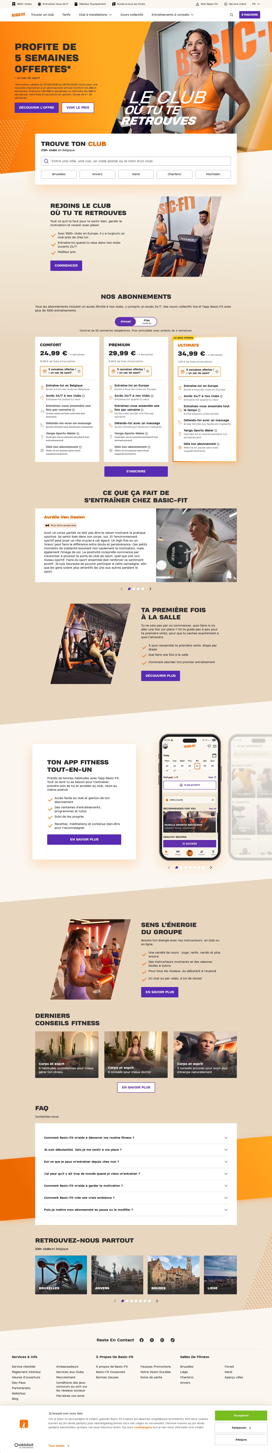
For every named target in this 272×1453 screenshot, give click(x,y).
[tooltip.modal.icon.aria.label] (79, 371)
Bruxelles (59, 174)
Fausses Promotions (155, 1366)
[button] (256, 4)
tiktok (173, 1340)
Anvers (97, 174)
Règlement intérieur (26, 1372)
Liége (184, 1372)
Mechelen (213, 174)
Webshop (18, 1393)
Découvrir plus (161, 676)
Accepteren (241, 1415)
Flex (146, 321)
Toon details (56, 1445)
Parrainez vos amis (70, 1395)
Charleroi (174, 174)
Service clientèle (23, 1366)
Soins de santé (151, 1377)
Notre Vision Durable (155, 1372)
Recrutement (65, 1377)
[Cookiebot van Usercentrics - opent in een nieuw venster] (24, 1446)
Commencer (66, 265)
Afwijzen (241, 1439)
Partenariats (21, 1388)
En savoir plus (84, 839)
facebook (142, 1340)
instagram (162, 1340)
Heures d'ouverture (26, 1377)
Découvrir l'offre (36, 107)
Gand (136, 174)
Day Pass (19, 1382)
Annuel (125, 321)
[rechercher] (46, 161)
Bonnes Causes (107, 1377)
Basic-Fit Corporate (110, 1372)
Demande (230, 15)
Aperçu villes (234, 1377)
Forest (229, 1366)
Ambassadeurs (67, 1366)
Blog (15, 1398)
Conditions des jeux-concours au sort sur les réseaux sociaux (71, 1386)
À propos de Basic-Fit (112, 1366)
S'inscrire (249, 14)
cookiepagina (143, 1427)
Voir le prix (77, 107)
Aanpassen (239, 1427)
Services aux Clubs (70, 1372)
